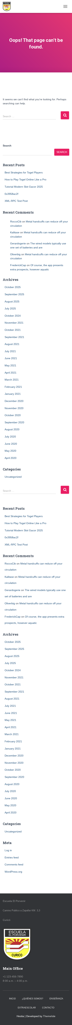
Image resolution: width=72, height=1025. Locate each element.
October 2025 (13, 287)
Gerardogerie (18, 243)
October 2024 (13, 315)
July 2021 (10, 351)
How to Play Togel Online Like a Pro (25, 179)
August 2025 (12, 301)
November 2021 (14, 322)
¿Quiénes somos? (32, 998)
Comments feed (14, 864)
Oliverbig (15, 254)
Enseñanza (56, 998)
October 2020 (13, 415)
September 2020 (14, 422)
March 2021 (12, 379)
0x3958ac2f (11, 193)
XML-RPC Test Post (16, 200)
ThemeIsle (49, 1016)
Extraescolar (27, 1007)
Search (7, 145)
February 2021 (13, 386)
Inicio (12, 998)
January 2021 (13, 393)
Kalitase (14, 232)
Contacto (48, 1007)
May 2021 (10, 365)
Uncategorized (13, 476)
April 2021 (10, 372)
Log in (8, 850)
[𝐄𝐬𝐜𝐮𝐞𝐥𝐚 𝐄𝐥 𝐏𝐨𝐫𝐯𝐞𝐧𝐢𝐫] (8, 6)
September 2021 (14, 337)
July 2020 (10, 436)
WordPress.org (13, 871)
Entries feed (12, 857)
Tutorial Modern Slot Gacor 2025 (24, 186)
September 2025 (14, 294)
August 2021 (12, 344)
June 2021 (11, 358)
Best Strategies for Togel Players (24, 172)
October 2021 (13, 329)
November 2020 (14, 408)
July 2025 (10, 308)
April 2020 (10, 457)
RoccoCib (15, 221)
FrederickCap (18, 265)
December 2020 (14, 401)
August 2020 (12, 429)
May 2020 (10, 450)
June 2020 (11, 443)
